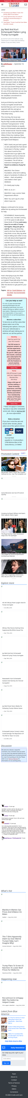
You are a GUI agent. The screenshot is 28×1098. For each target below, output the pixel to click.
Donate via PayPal (19, 431)
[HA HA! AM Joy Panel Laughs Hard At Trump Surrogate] (14, 593)
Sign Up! (6, 1063)
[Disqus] (14, 822)
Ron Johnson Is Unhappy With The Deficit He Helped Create (12, 1000)
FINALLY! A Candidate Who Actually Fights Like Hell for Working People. (15, 1035)
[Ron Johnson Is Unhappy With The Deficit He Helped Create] (13, 989)
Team (14, 1074)
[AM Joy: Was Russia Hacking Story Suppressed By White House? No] (14, 618)
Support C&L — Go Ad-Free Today (14, 1)
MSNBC (9, 295)
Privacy (14, 1086)
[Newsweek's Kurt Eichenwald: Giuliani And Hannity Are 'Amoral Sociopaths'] (14, 669)
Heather (4, 917)
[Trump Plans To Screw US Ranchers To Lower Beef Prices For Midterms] (13, 956)
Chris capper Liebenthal (8, 1005)
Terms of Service (13, 759)
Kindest (9, 435)
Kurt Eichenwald (19, 293)
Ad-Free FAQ (21, 411)
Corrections (14, 1092)
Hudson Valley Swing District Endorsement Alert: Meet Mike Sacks (16, 1028)
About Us (14, 1077)
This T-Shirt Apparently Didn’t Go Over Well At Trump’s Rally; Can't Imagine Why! (11, 939)
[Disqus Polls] (14, 783)
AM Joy (9, 290)
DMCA (14, 1089)
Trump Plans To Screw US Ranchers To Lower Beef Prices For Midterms (13, 967)
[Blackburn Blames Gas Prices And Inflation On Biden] (13, 901)
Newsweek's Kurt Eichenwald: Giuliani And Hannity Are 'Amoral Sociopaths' (12, 681)
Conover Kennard (6, 946)
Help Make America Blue (13, 1041)
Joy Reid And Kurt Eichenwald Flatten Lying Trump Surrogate (13, 32)
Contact (14, 1080)
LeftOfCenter (7, 64)
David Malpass (17, 290)
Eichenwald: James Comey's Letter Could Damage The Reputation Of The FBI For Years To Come (13, 733)
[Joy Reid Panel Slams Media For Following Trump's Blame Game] (14, 696)
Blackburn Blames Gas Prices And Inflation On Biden (12, 911)
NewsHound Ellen (6, 973)
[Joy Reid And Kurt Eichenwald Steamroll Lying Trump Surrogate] (14, 643)
